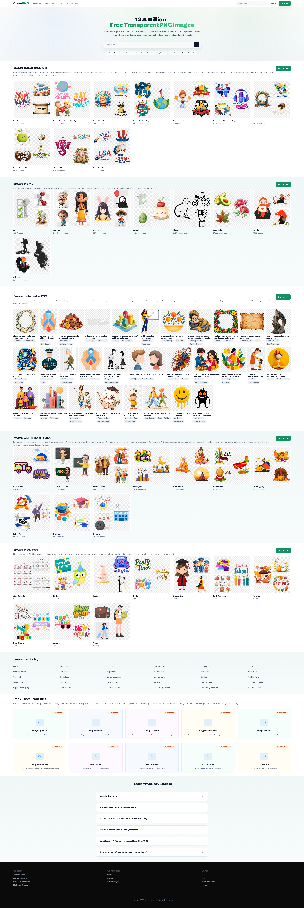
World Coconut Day (21, 168)
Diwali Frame (18, 682)
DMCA (203, 878)
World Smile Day (99, 121)
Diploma (56, 534)
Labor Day (17, 534)
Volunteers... (150, 418)
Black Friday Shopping (162, 688)
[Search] (266, 3)
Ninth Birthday (20, 379)
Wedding (96, 596)
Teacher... (146, 344)
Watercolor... (75, 418)
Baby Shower (18, 643)
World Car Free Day (141, 121)
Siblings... (134, 379)
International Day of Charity (64, 121)
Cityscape (54, 418)
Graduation (178, 596)
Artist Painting (75, 421)
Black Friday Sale (113, 688)
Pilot (43, 382)
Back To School (219, 596)
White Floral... (29, 341)
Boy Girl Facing (147, 379)
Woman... (225, 382)
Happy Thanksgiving (21, 688)
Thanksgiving (258, 487)
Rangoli (63, 682)
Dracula (204, 666)
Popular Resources (20, 878)
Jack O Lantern (128, 53)
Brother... (199, 379)
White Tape (102, 341)
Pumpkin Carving (111, 382)
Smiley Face (178, 421)
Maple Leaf (161, 53)
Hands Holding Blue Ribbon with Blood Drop (48, 338)
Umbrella (185, 379)
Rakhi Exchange (201, 382)
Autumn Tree (159, 672)
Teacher (64, 3)
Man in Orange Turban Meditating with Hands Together (276, 376)
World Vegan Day (228, 379)
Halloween (37, 3)
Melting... (177, 418)
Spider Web (113, 53)
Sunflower (205, 672)
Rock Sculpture (273, 344)
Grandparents (99, 487)
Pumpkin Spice (159, 666)
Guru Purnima (178, 487)
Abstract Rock (272, 341)
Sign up (285, 3)
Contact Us (206, 885)
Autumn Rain (173, 379)
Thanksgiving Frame (255, 682)
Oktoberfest (178, 121)
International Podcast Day (224, 121)
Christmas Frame (254, 688)
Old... (258, 341)
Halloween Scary (19, 666)
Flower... (18, 341)
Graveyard (137, 487)
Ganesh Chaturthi (188, 53)
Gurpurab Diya (167, 341)
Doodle (256, 230)
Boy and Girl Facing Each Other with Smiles (146, 374)
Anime (95, 230)
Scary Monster (199, 421)
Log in (273, 3)
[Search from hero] (196, 44)
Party (135, 596)
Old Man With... (67, 379)
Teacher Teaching (60, 487)
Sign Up (110, 878)
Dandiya (204, 677)
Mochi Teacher (103, 418)
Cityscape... (127, 341)
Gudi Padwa (218, 487)
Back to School (51, 3)
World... (44, 341)
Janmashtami (258, 121)
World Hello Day (131, 418)
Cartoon (56, 230)
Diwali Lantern (253, 677)
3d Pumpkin (111, 666)
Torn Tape (90, 341)
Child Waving (130, 421)
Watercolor (217, 230)
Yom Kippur (18, 121)
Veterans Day (47, 379)
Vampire (251, 666)
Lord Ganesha (159, 677)
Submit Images (113, 882)
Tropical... (228, 341)
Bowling (96, 534)
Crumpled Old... (246, 341)
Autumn (74, 3)
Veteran (157, 682)
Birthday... (19, 382)
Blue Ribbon (45, 344)
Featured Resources (21, 882)
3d (14, 230)
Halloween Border (145, 53)
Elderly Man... (67, 382)
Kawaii (136, 230)
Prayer (270, 379)
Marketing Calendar (21, 885)
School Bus (18, 487)
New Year (57, 643)
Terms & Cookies (208, 882)
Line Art (176, 230)
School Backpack (114, 677)
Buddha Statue (195, 344)
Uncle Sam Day (99, 168)
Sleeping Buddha (196, 341)
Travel (95, 643)
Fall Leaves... (65, 341)
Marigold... (180, 341)
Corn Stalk (17, 677)
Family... (18, 418)
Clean (21, 3)
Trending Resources (21, 875)
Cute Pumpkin (65, 666)
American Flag (206, 682)
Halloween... (198, 418)
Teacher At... (147, 341)
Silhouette (17, 277)
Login (109, 875)
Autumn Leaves (66, 344)
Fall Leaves (64, 672)
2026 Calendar (19, 596)
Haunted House (19, 672)
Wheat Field (252, 672)
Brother (252, 379)
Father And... (254, 382)
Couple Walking (164, 418)
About (203, 875)
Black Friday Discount (209, 688)
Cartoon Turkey (66, 688)
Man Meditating (283, 379)
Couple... (108, 379)
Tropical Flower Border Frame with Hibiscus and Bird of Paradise (225, 338)
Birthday (56, 596)
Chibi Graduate (103, 421)
